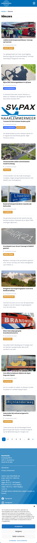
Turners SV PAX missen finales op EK (16, 121)
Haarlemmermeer (9, 88)
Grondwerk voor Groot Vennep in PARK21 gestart (18, 247)
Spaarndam (7, 339)
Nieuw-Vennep (8, 48)
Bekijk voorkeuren (19, 536)
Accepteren (18, 526)
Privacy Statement (22, 540)
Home (3, 11)
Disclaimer (5, 468)
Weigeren (18, 531)
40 (29, 439)
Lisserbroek (8, 212)
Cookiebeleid (12, 540)
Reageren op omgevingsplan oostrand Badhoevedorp (18, 290)
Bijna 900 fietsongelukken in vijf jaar (17, 82)
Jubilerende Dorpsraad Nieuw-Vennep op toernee (18, 41)
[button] (34, 506)
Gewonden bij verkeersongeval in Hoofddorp (15, 414)
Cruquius (7, 170)
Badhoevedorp (9, 296)
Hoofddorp (21, 127)
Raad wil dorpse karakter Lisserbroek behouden (17, 205)
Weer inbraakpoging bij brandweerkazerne (12, 332)
